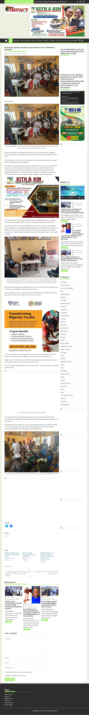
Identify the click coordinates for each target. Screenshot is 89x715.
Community (16, 40)
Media (62, 365)
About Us (7, 696)
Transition (63, 401)
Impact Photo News (66, 346)
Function (62, 337)
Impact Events (64, 343)
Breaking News (65, 294)
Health (62, 340)
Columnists (63, 309)
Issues (62, 355)
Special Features (65, 383)
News (10, 40)
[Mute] (79, 198)
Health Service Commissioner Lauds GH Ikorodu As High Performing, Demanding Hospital (62, 2)
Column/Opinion (65, 303)
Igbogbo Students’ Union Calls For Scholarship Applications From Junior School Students (47, 555)
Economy (63, 319)
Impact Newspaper (23, 54)
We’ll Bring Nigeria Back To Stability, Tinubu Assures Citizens (46, 572)
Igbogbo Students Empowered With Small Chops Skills (28, 554)
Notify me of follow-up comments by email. (19, 672)
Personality (63, 371)
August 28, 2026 (46, 597)
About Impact (9, 694)
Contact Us (8, 700)
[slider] (71, 197)
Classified (63, 300)
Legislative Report (72, 40)
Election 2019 (64, 328)
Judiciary (62, 358)
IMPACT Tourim (65, 349)
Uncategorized (64, 404)
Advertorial (63, 282)
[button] (17, 10)
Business (52, 40)
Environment (64, 331)
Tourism (62, 398)
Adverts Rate (9, 698)
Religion (63, 40)
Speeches (63, 386)
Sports (58, 40)
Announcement (64, 285)
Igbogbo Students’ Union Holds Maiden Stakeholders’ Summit (12, 554)
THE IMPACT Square (66, 395)
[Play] (63, 198)
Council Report (64, 316)
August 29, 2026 (10, 597)
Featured (63, 334)
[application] (72, 98)
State (22, 40)
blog (7, 566)
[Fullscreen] (82, 198)
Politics (33, 40)
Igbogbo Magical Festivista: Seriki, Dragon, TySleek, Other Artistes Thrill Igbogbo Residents (18, 573)
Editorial (27, 40)
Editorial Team (9, 703)
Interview (39, 40)
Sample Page (8, 705)
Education (63, 325)
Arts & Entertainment (66, 288)
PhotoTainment (65, 374)
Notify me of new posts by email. (16, 675)
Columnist (46, 40)
